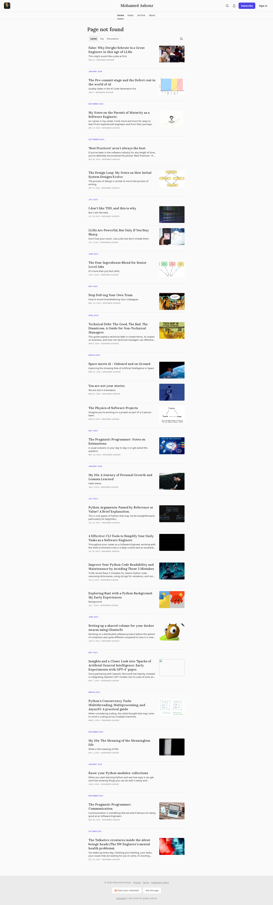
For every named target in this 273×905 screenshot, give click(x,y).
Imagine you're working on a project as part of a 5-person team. (119, 414)
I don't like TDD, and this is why (112, 208)
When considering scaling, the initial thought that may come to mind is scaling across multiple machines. (121, 715)
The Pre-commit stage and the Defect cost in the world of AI (121, 82)
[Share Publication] (234, 6)
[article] (136, 55)
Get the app (152, 890)
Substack (121, 898)
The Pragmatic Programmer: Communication (109, 806)
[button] (120, 15)
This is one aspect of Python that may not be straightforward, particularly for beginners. (121, 517)
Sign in (263, 5)
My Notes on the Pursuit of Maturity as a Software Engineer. (119, 115)
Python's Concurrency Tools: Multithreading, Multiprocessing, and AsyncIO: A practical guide (116, 705)
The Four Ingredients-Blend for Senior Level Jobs (117, 265)
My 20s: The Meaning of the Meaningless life (119, 743)
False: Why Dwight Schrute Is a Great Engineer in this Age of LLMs (116, 50)
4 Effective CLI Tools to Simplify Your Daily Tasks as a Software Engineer (121, 538)
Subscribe (247, 5)
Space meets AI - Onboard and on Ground (119, 364)
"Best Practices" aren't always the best (116, 148)
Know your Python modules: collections (118, 773)
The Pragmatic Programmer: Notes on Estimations (116, 441)
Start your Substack (128, 890)
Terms (146, 882)
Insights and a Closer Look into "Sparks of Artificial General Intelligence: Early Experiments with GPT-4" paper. (119, 665)
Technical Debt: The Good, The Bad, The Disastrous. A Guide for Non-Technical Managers (118, 328)
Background (95, 601)
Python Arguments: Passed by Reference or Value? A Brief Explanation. (120, 509)
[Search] (227, 6)
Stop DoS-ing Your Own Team (110, 295)
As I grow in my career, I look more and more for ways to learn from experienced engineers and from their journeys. (120, 122)
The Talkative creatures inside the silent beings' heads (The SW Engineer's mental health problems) (119, 844)
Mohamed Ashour (105, 60)
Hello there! (94, 483)
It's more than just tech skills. (104, 271)
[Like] (90, 163)
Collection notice (160, 882)
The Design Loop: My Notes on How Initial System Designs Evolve (120, 175)
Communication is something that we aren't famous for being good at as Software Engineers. (121, 814)
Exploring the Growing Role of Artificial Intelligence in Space (121, 368)
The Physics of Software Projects (113, 408)
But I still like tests (98, 212)
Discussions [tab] (113, 38)
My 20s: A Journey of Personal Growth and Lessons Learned (120, 477)
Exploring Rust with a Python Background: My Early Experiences (120, 595)
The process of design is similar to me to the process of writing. (118, 182)
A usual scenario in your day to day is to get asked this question (118, 449)
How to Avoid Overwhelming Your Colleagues (113, 299)
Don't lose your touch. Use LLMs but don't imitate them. (118, 238)
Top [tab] (102, 38)
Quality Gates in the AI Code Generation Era (112, 88)
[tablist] (104, 39)
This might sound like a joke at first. (107, 56)
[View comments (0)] (113, 64)
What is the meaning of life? (103, 749)
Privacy (137, 882)
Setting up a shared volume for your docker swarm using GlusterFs (121, 628)
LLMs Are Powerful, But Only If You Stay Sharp (118, 232)
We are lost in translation (102, 390)
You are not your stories (106, 386)
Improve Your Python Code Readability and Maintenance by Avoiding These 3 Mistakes (121, 567)
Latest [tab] (93, 38)
